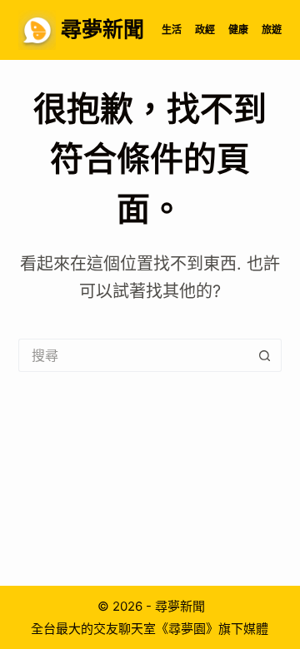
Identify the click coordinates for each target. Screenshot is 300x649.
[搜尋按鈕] (265, 355)
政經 (205, 29)
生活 (172, 29)
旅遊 (272, 29)
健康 (238, 29)
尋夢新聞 (102, 29)
